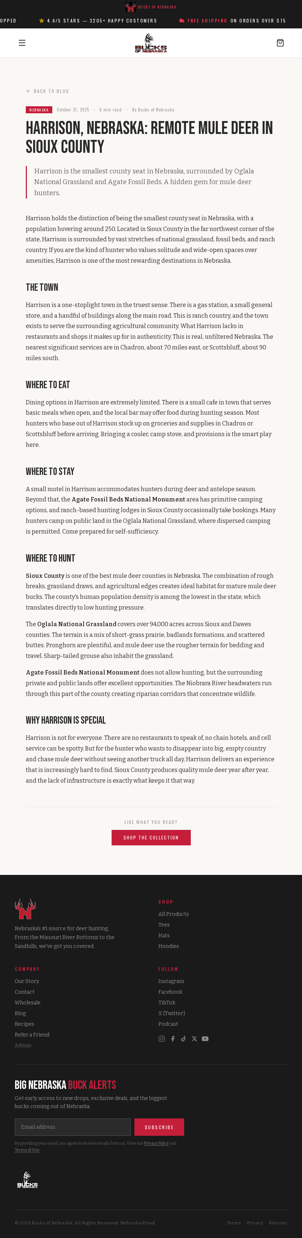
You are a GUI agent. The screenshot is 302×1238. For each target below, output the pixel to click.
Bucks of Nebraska (157, 7)
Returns (278, 1223)
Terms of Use (27, 1150)
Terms (234, 1223)
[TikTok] (183, 1038)
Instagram (171, 981)
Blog (20, 1013)
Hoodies (168, 946)
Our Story (27, 981)
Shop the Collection (151, 837)
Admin (23, 1045)
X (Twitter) (171, 1013)
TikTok (166, 1003)
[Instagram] (161, 1038)
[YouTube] (205, 1038)
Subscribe (159, 1127)
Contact (25, 992)
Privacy (255, 1223)
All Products (173, 914)
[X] (194, 1039)
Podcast (168, 1024)
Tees (164, 925)
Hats (164, 935)
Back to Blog (51, 91)
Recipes (24, 1024)
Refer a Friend (32, 1035)
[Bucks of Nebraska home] (151, 1180)
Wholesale (28, 1003)
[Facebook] (172, 1038)
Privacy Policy (156, 1143)
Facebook (170, 992)
